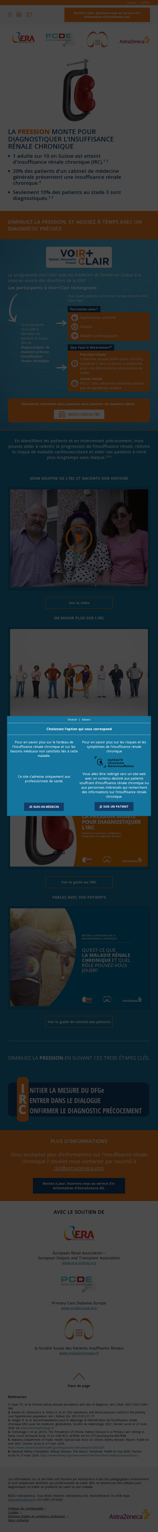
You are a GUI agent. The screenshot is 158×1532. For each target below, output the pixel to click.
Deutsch (72, 719)
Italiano (86, 719)
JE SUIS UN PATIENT (114, 806)
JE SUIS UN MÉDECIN (44, 806)
